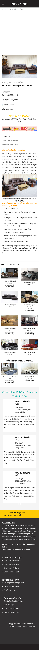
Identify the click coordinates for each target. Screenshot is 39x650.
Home (4, 9)
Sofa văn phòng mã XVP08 (10, 353)
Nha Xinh (19, 3)
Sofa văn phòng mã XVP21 (29, 306)
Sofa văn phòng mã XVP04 (29, 353)
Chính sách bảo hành (10, 140)
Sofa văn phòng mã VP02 (29, 283)
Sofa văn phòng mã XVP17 (10, 329)
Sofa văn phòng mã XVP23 (29, 329)
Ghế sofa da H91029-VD (10, 378)
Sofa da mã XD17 (29, 377)
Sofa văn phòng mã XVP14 (10, 306)
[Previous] (2, 373)
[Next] (37, 373)
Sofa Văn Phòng (16, 9)
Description (6, 136)
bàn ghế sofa (23, 248)
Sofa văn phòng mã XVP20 (10, 282)
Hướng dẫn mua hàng (10, 145)
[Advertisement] (19, 31)
